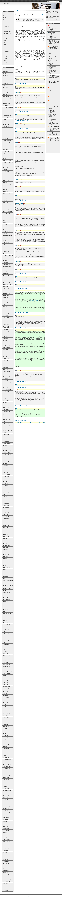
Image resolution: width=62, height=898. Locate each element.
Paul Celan (5, 702)
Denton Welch (5, 434)
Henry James (5, 518)
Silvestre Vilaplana (6, 804)
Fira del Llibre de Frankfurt (8, 77)
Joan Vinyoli (5, 565)
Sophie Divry (5, 808)
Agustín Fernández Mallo (7, 354)
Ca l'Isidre (51, 36)
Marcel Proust (5, 195)
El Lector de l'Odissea (6, 452)
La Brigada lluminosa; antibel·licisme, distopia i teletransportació (54, 77)
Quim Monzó (5, 207)
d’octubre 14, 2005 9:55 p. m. (21, 405)
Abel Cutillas (5, 224)
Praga (4, 739)
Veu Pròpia (5, 343)
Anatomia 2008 (5, 373)
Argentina (4, 83)
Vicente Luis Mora (6, 834)
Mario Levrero (5, 308)
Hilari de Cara (5, 269)
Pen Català (5, 708)
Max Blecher (5, 669)
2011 (4, 13)
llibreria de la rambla (52, 114)
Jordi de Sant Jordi (6, 286)
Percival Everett (5, 322)
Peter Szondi (5, 726)
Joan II (4, 560)
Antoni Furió (5, 387)
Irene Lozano (5, 527)
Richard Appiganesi (6, 768)
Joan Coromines (6, 556)
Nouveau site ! (51, 67)
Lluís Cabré (5, 642)
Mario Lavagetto (6, 666)
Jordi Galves (5, 189)
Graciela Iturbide (6, 503)
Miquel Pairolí (5, 684)
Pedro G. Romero (6, 706)
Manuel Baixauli (6, 655)
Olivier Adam (5, 693)
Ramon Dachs (5, 209)
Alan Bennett (5, 362)
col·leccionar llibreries (6, 90)
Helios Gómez (5, 516)
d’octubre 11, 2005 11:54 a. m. (21, 128)
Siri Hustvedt (5, 340)
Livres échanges (52, 144)
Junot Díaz (5, 618)
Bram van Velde (5, 404)
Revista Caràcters (6, 126)
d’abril (5, 60)
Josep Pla (4, 297)
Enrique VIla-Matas (6, 98)
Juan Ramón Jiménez (6, 103)
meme (4, 222)
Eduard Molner (5, 445)
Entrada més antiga (42, 422)
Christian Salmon (6, 419)
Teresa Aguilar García (6, 823)
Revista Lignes (5, 761)
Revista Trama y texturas (7, 115)
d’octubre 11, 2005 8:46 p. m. (21, 281)
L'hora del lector (5, 299)
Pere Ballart (5, 715)
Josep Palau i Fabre (6, 588)
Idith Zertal (5, 271)
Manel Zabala (5, 653)
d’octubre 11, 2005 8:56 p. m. (21, 288)
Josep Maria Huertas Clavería (8, 585)
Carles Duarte (5, 407)
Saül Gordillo (5, 788)
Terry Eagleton (5, 153)
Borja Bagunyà (5, 240)
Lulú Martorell (5, 649)
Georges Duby (5, 494)
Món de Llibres (51, 55)
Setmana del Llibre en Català (8, 107)
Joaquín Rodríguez (6, 284)
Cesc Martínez (5, 416)
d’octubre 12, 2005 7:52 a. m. (21, 327)
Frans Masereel (5, 483)
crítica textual (5, 136)
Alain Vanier (5, 360)
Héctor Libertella (6, 523)
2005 (4, 24)
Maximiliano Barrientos (7, 671)
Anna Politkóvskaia (6, 382)
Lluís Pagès (5, 304)
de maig (5, 58)
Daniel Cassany (5, 425)
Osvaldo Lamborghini (6, 317)
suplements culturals (6, 160)
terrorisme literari (6, 888)
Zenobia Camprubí (6, 863)
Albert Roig (5, 226)
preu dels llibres (5, 881)
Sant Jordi (5, 75)
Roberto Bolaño (5, 147)
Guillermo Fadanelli (6, 509)
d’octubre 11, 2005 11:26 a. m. (21, 120)
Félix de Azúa (5, 262)
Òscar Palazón (5, 890)
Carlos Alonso (5, 409)
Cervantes (5, 167)
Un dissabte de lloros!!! (52, 111)
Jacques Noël (5, 534)
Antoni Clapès (5, 385)
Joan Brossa (5, 182)
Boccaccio (5, 402)
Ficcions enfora (5, 476)
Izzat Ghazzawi (5, 532)
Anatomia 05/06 (5, 164)
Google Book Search (6, 266)
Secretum (4, 792)
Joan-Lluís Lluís (5, 567)
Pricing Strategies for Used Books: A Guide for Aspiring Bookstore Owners (54, 42)
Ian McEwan (5, 176)
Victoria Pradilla (5, 841)
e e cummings (5, 870)
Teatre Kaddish (5, 817)
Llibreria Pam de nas (6, 635)
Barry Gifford (5, 396)
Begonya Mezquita (19, 203)
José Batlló (5, 597)
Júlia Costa (5, 620)
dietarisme (5, 868)
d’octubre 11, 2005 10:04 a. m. (21, 90)
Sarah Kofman (5, 786)
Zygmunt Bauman (6, 865)
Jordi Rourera (5, 576)
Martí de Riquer (5, 198)
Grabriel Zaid (5, 501)
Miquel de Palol (5, 202)
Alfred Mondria (5, 369)
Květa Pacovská (5, 624)
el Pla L (4, 220)
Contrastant (5, 169)
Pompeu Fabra (5, 737)
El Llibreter (7, 4)
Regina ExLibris (52, 90)
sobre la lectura (5, 69)
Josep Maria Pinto (6, 293)
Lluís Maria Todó (6, 644)
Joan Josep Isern (6, 280)
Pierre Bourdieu (5, 735)
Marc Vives (5, 662)
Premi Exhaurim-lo (6, 105)
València (4, 832)
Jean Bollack (5, 277)
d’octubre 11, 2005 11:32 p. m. (21, 312)
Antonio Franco (5, 391)
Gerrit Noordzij (5, 498)
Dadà (4, 421)
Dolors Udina (42, 14)
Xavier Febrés (5, 854)
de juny (5, 56)
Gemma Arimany (6, 490)
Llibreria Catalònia (6, 631)
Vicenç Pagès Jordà (6, 835)
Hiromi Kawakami (6, 520)
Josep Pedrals (5, 295)
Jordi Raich (5, 574)
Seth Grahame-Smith (6, 799)
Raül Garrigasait (6, 748)
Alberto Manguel (6, 365)
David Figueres (5, 171)
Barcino (4, 40)
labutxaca (4, 872)
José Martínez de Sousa (34, 300)
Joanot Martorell (6, 282)
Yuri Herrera (5, 859)
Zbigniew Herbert (6, 861)
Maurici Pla (5, 668)
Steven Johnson (6, 812)
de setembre (6, 51)
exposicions (5, 92)
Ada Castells (5, 351)
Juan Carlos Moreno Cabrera (8, 603)
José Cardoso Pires (6, 599)
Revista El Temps (6, 755)
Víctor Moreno (5, 848)
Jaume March (5, 540)
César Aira (5, 87)
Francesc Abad (5, 478)
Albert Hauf (5, 138)
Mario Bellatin (5, 113)
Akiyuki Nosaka (5, 358)
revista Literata (5, 885)
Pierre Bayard (5, 733)
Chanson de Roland (6, 246)
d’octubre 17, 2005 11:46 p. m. (21, 418)
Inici (30, 422)
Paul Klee (4, 704)
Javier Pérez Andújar (6, 545)
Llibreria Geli (5, 633)
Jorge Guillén (5, 582)
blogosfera (5, 85)
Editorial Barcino (6, 441)
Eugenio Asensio (6, 467)
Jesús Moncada (5, 552)
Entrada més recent (18, 422)
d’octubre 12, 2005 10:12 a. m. (21, 381)
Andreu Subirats (6, 376)
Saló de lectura (5, 128)
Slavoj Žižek (5, 133)
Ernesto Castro (5, 465)
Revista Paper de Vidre (7, 211)
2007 (4, 21)
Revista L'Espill (5, 757)
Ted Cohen (5, 819)
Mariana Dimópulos (6, 664)
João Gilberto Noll (6, 601)
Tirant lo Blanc (5, 110)
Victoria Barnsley (6, 839)
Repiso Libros (51, 149)
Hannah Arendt (5, 512)
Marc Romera (5, 660)
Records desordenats (7, 31)
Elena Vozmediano (6, 454)
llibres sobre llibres (6, 96)
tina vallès (18, 92)
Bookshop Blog (52, 40)
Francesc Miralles (6, 481)
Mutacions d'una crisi (6, 204)
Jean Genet (5, 549)
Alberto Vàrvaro (5, 367)
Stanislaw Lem (5, 810)
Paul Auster (5, 206)
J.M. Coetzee (5, 275)
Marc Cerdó (5, 306)
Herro (38, 896)
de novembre (6, 28)
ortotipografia (5, 877)
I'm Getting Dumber (52, 33)
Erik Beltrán (5, 463)
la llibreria (4, 73)
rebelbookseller (52, 32)
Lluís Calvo (5, 302)
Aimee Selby (5, 356)
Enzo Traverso (5, 257)
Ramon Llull (5, 329)
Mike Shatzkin (5, 677)
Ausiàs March (5, 233)
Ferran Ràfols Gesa (6, 474)
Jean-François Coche (6, 551)
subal (17, 142)
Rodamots (5, 773)
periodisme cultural (6, 879)
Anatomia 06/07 (5, 229)
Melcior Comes (5, 313)
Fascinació (5, 38)
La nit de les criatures (52, 119)
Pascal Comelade (6, 697)
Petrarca (4, 728)
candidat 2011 (5, 89)
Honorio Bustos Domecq (7, 521)
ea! (16, 195)
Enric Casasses (5, 253)
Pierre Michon (5, 124)
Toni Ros (17, 78)
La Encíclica (51, 132)
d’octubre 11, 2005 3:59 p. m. (21, 200)
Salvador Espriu (5, 781)
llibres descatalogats (6, 156)
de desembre (6, 26)
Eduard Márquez (6, 447)
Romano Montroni (6, 775)
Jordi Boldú (5, 569)
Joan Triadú (5, 563)
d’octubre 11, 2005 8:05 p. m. (21, 259)
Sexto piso (5, 801)
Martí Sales (5, 311)
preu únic (4, 158)
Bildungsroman (5, 44)
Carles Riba (5, 244)
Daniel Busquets (6, 423)
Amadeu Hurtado (6, 371)
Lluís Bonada (5, 640)
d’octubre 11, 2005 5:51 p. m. (21, 212)
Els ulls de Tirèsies (6, 456)
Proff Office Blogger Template (28, 896)
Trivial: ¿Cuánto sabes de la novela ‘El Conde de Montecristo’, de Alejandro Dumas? (54, 92)
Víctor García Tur (6, 345)
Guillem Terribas (6, 507)
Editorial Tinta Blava (6, 443)
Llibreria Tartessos (6, 638)
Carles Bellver (5, 242)
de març (5, 62)
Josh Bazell (5, 594)
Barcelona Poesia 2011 (7, 235)
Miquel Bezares (5, 682)
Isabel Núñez (5, 273)
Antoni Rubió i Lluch (6, 389)
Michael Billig (5, 315)
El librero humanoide (52, 70)
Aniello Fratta (5, 380)
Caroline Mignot (5, 411)
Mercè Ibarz (5, 200)
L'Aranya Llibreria (52, 110)
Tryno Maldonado (6, 828)
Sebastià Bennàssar (6, 790)
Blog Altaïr (51, 122)
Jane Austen (5, 538)
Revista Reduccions (6, 764)
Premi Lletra (5, 145)
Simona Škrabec (6, 149)
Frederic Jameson (6, 485)
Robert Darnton (5, 770)
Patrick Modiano (6, 699)
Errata (4, 42)
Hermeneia (5, 268)
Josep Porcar (5, 590)
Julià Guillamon (5, 191)
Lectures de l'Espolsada (53, 118)
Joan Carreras (5, 554)
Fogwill (4, 260)
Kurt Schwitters (5, 622)
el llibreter (18, 290)
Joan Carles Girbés (6, 184)
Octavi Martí (5, 691)
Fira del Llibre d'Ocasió (7, 173)
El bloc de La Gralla (52, 75)
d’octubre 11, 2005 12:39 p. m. (21, 177)
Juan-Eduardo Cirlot (6, 613)
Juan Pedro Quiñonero (7, 609)
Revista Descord (6, 753)
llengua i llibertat (6, 94)
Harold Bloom (5, 514)
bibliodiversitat (5, 71)
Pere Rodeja (5, 722)
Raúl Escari (5, 746)
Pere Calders (5, 717)
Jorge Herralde (5, 288)
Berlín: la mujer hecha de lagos (53, 123)
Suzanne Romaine (6, 815)
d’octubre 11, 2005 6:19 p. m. (21, 228)
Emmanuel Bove (6, 251)
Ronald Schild (5, 777)
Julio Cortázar (5, 615)
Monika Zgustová (6, 686)
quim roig (17, 123)
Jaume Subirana (6, 180)
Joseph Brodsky (5, 592)
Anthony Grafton (6, 231)
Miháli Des (5, 675)
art (3, 218)
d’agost (5, 53)
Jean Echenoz (5, 547)
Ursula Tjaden (5, 830)
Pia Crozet (5, 730)
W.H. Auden (5, 852)
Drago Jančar (5, 439)
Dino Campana (5, 436)
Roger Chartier (5, 338)
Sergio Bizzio (5, 795)
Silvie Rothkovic (5, 806)
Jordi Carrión (5, 187)
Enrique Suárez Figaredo (7, 255)
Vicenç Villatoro (5, 837)
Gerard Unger (5, 496)
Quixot (4, 742)
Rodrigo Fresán (5, 336)
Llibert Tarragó (5, 629)
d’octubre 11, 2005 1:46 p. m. (21, 192)
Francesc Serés (5, 101)
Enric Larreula (5, 461)
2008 (4, 19)
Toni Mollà (5, 826)
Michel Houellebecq (6, 673)
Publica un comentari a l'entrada (20, 420)
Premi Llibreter (5, 324)
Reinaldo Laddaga (6, 750)
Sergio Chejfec (5, 797)
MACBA (4, 651)
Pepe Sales (5, 711)
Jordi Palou (5, 571)
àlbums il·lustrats (6, 349)
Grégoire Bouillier (6, 505)
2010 (4, 15)
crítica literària (5, 117)
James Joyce (5, 536)
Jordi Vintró (5, 578)
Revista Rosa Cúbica (6, 766)
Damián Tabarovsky (6, 140)
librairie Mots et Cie (52, 66)
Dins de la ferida (6, 35)
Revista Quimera (6, 213)
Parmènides (5, 319)
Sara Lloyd (5, 784)
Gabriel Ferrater (5, 264)
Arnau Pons (5, 119)
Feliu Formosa (5, 470)
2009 (4, 17)
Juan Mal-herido (6, 607)
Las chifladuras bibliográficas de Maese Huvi (54, 138)
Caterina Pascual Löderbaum (8, 413)
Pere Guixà (5, 719)
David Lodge (5, 249)
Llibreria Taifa (5, 637)
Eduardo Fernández (6, 450)
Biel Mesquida (5, 121)
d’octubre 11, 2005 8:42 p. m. (21, 273)
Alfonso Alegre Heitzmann (7, 162)
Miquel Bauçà (5, 680)
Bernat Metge (5, 237)
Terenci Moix (5, 821)
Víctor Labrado (5, 846)
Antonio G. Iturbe (6, 393)
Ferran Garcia (5, 472)
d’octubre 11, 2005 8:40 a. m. (21, 83)
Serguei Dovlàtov (6, 215)
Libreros (50, 87)
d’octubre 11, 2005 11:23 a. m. (21, 111)
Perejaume (5, 724)
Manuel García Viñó (6, 657)
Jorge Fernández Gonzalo (7, 580)
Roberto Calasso (6, 334)
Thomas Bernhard (6, 342)
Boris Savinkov (5, 238)
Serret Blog (51, 25)
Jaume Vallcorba (6, 543)
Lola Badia (5, 646)
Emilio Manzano (6, 142)
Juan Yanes (5, 611)
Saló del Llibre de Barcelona (8, 130)
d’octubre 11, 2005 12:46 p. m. (21, 183)
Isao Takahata (5, 529)
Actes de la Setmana (52, 115)
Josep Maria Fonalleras (7, 291)
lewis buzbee (5, 874)
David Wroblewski (6, 432)
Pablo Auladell (5, 695)
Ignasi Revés (5, 525)
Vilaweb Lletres (5, 843)
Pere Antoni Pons (6, 713)
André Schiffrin (5, 378)
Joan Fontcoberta (6, 558)
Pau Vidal (4, 700)
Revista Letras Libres (6, 759)
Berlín (4, 398)
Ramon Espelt (5, 744)
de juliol (5, 54)
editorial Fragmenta (6, 347)
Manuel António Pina (6, 193)
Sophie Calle (5, 151)
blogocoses (5, 81)
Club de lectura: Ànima (52, 37)
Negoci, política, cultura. (7, 33)
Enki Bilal (4, 459)
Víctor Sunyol (5, 850)
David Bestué (5, 428)
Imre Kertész (5, 178)
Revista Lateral (5, 331)
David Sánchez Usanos (7, 430)
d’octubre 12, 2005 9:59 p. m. (21, 387)
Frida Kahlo (5, 487)
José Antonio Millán (6, 595)
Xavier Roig (5, 857)
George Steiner (5, 492)
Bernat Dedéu (5, 400)
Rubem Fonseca (6, 779)
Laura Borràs (5, 626)
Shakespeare (5, 803)
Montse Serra (5, 688)
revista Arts (5, 883)
